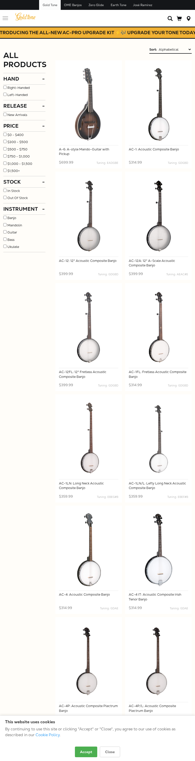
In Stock (13, 191)
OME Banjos (73, 5)
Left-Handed (17, 95)
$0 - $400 (15, 135)
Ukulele (13, 247)
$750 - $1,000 (18, 156)
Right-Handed (18, 88)
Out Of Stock (17, 198)
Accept (86, 752)
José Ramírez (142, 5)
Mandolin (14, 225)
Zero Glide (96, 5)
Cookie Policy (48, 734)
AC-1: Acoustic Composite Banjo (154, 149)
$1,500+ (13, 171)
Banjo (11, 218)
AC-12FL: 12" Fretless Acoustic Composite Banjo (82, 374)
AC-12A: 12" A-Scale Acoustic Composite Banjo (152, 263)
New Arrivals (17, 115)
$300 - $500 (17, 142)
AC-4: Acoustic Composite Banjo (84, 594)
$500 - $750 (17, 149)
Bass (10, 240)
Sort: (153, 49)
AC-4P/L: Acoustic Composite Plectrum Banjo (152, 708)
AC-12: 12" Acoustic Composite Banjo (88, 261)
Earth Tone (118, 5)
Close (110, 752)
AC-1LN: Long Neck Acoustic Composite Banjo (81, 485)
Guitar (12, 232)
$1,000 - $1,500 (19, 164)
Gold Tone (50, 5)
